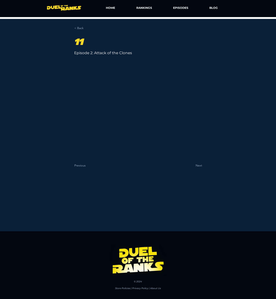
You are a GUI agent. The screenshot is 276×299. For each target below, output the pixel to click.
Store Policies (122, 288)
